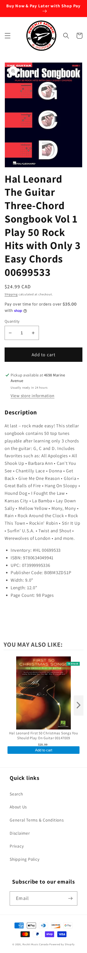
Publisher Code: (27, 572)
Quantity (12, 321)
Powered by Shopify (62, 944)
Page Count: (23, 595)
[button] (7, 35)
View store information (33, 395)
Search (16, 794)
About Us (18, 807)
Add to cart (43, 750)
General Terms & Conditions (37, 820)
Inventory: (21, 550)
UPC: (16, 565)
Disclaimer (20, 833)
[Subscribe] (70, 898)
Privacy (17, 846)
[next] (78, 705)
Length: (18, 587)
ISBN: (16, 558)
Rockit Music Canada (35, 944)
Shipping (11, 294)
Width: (17, 580)
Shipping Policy (24, 859)
